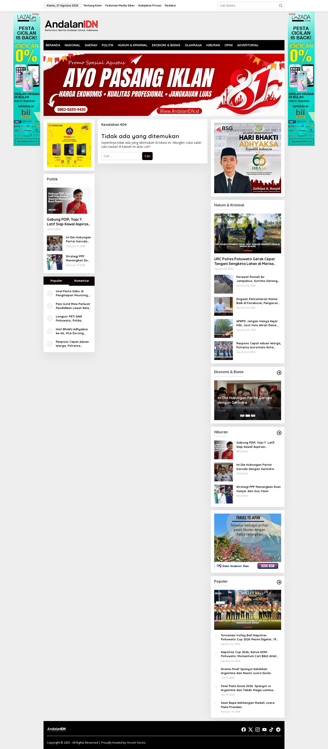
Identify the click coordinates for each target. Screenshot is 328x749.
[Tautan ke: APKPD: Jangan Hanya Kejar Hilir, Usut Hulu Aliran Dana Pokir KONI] (223, 328)
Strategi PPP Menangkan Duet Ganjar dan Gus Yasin (78, 258)
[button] (280, 5)
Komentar (81, 281)
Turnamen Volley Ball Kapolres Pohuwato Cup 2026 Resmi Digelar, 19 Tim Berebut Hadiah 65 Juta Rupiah (248, 637)
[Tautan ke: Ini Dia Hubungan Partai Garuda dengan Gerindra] (54, 243)
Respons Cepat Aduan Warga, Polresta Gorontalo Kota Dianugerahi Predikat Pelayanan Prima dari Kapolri (72, 344)
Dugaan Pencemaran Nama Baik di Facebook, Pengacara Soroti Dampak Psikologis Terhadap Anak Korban (258, 301)
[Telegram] (278, 729)
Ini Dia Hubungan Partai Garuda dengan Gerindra (78, 239)
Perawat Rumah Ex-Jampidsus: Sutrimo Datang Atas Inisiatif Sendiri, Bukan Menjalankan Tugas (257, 279)
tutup (35, 14)
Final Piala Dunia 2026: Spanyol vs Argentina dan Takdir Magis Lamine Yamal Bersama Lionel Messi (247, 688)
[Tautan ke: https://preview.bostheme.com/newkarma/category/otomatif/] (279, 433)
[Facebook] (244, 729)
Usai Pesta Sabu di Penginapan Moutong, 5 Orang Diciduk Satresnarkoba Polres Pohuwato (72, 293)
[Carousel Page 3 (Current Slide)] (253, 416)
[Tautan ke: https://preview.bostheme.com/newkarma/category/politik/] (279, 372)
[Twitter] (250, 729)
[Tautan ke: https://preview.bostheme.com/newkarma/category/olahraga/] (279, 582)
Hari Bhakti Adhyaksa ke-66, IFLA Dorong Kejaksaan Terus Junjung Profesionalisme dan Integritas (72, 331)
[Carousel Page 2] (247, 416)
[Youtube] (264, 729)
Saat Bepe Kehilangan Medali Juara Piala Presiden (247, 705)
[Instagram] (257, 729)
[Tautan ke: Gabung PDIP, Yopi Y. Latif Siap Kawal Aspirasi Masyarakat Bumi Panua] (69, 201)
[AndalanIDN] (71, 25)
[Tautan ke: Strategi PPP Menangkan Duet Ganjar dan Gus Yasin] (54, 262)
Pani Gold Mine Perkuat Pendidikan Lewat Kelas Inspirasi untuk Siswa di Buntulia (73, 306)
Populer (56, 281)
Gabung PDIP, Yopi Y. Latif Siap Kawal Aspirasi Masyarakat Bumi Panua (68, 221)
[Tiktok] (271, 729)
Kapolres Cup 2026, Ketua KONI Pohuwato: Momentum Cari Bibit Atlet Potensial (248, 654)
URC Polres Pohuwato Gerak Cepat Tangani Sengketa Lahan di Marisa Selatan (244, 261)
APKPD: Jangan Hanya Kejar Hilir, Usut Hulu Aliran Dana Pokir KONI (257, 323)
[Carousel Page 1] (242, 416)
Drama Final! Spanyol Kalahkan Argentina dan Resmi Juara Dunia (246, 671)
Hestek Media (136, 743)
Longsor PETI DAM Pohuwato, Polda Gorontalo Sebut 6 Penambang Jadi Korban (70, 318)
